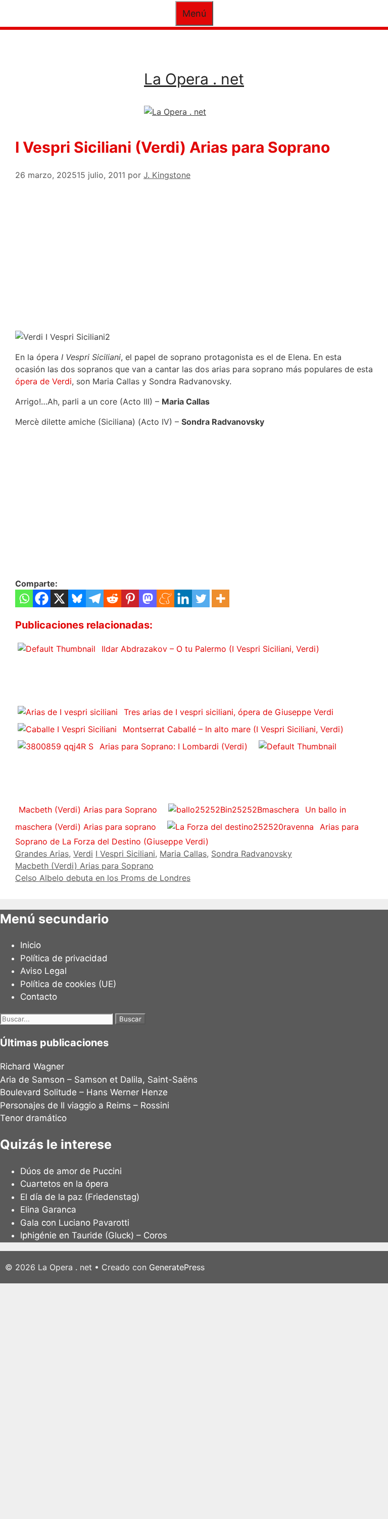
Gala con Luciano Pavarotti (74, 1223)
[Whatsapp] (24, 598)
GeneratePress (177, 1267)
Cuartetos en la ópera (64, 1184)
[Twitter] (201, 598)
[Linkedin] (183, 598)
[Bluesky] (77, 598)
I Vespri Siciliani (125, 853)
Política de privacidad (64, 958)
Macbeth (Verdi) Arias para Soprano (84, 866)
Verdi (83, 853)
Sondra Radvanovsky (251, 853)
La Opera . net (194, 79)
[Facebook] (42, 598)
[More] (220, 598)
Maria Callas (183, 853)
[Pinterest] (130, 598)
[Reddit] (112, 598)
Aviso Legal (43, 971)
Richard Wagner (32, 1066)
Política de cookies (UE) (68, 984)
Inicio (30, 945)
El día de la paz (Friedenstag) (79, 1197)
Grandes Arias (42, 853)
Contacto (38, 997)
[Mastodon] (148, 598)
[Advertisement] (194, 252)
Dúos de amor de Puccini (71, 1171)
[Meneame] (165, 598)
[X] (59, 598)
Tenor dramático (33, 1118)
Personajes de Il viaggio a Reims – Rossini (84, 1105)
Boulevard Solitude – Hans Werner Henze (84, 1092)
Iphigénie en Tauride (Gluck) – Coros (93, 1235)
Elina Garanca (48, 1209)
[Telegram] (95, 598)
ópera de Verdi (43, 381)
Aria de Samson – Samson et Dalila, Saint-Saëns (99, 1080)
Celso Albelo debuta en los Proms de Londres (102, 878)
